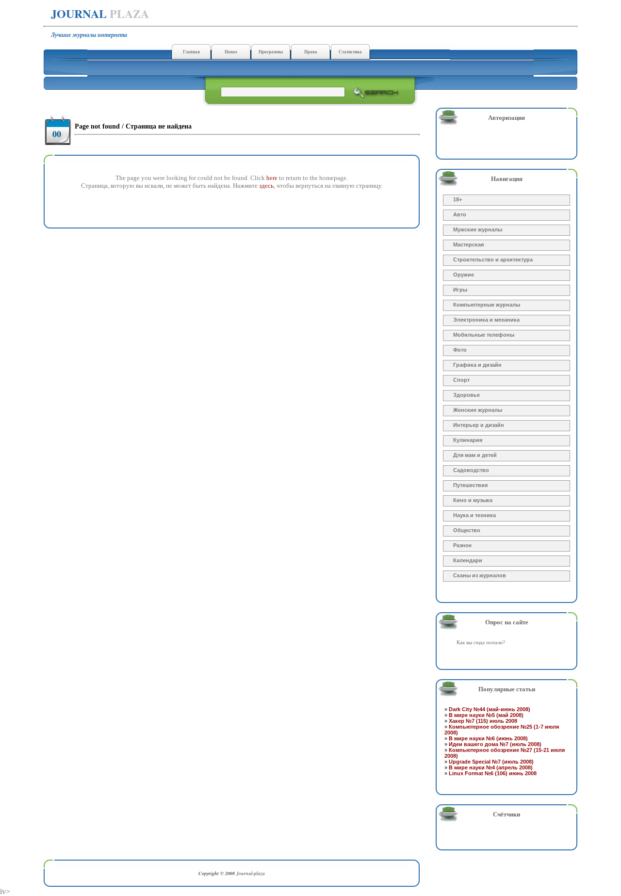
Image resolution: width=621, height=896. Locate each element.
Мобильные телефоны (483, 335)
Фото (460, 350)
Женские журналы (477, 410)
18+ (457, 199)
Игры (460, 290)
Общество (466, 530)
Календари (467, 560)
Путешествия (470, 485)
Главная (191, 51)
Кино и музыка (472, 500)
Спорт (461, 380)
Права (310, 51)
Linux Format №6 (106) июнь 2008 (493, 773)
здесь (266, 185)
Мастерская (468, 244)
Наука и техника (474, 515)
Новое (231, 51)
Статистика (350, 51)
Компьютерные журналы (486, 305)
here (272, 177)
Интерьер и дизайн (478, 425)
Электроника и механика (486, 320)
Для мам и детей (475, 455)
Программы (271, 51)
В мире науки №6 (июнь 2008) (488, 738)
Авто (459, 214)
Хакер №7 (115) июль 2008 (483, 721)
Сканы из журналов (479, 575)
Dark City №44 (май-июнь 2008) (489, 709)
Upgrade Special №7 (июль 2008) (491, 762)
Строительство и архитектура (493, 259)
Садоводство (471, 470)
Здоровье (466, 395)
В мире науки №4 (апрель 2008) (491, 767)
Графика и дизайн (477, 365)
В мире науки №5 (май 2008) (486, 715)
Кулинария (467, 440)
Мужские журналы (477, 229)
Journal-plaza (250, 873)
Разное (462, 545)
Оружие (463, 274)
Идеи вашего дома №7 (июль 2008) (495, 744)
